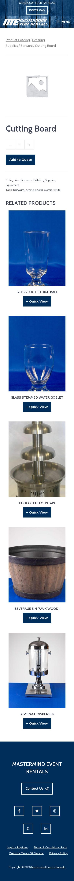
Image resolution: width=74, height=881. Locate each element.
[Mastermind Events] (25, 22)
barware (18, 190)
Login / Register (17, 847)
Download (37, 10)
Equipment (12, 185)
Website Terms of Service (26, 853)
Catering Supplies (44, 180)
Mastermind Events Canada (48, 867)
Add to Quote (20, 159)
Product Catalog (18, 40)
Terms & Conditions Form (50, 847)
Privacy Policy (58, 853)
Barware (26, 46)
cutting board (34, 190)
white (57, 190)
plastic (48, 190)
